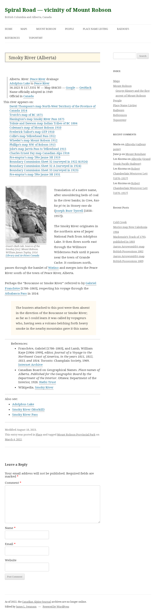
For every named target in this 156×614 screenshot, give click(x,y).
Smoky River (44, 387)
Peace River (38, 79)
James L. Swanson (26, 606)
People (69, 29)
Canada (28, 96)
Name (10, 528)
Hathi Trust (47, 382)
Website (10, 560)
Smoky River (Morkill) (28, 409)
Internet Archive (30, 364)
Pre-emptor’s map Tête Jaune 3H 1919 (35, 157)
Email (10, 544)
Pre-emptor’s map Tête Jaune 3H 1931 (35, 174)
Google (70, 87)
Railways (123, 29)
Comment (13, 483)
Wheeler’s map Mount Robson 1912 (33, 140)
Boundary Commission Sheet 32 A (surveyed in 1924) (45, 166)
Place (39, 434)
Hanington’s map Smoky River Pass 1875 (37, 119)
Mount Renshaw (136, 154)
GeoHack (85, 87)
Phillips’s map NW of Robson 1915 (33, 144)
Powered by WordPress (56, 606)
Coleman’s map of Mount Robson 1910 (35, 127)
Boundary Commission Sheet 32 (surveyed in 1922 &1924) (49, 161)
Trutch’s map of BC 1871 (26, 115)
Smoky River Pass (25, 414)
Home (8, 29)
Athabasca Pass (16, 293)
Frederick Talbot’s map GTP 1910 (32, 132)
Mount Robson (46, 29)
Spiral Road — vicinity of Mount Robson (58, 9)
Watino (53, 268)
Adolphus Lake (20, 83)
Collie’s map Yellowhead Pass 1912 (33, 136)
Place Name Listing (95, 29)
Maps (24, 29)
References (12, 38)
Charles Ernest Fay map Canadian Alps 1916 (39, 153)
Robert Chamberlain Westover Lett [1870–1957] (130, 173)
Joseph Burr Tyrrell (69, 211)
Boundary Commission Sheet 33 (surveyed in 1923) (44, 170)
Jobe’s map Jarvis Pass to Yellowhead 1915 (38, 149)
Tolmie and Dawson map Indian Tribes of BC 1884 (43, 123)
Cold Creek (120, 222)
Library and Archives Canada (22, 255)
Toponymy (36, 38)
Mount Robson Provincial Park (76, 434)
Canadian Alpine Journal (36, 601)
